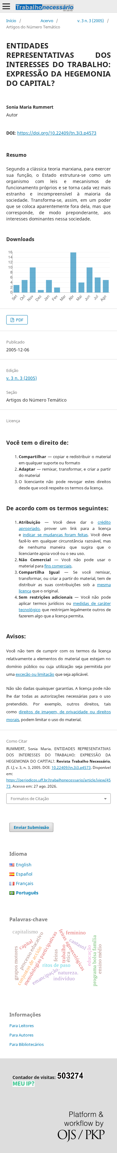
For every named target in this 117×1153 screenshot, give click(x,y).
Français (24, 883)
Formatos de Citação (30, 798)
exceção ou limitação (35, 674)
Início (11, 20)
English (24, 865)
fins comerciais (57, 566)
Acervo (47, 20)
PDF (19, 320)
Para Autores (21, 1035)
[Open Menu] (6, 6)
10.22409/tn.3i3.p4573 (71, 767)
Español (24, 874)
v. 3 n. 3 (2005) (90, 20)
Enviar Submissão (31, 827)
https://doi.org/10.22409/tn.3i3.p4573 (56, 133)
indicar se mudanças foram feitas (55, 534)
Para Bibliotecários (26, 1044)
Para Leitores (21, 1025)
